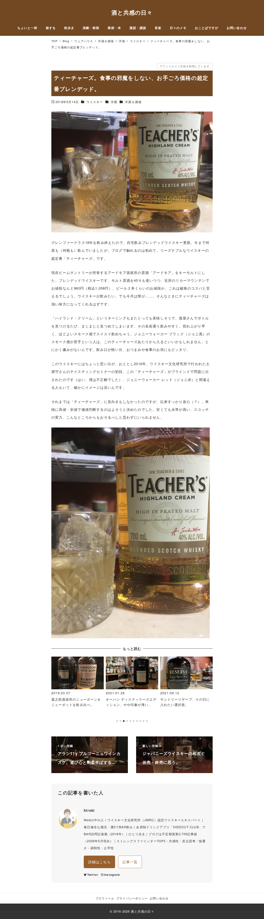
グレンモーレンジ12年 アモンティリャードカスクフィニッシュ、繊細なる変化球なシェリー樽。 (186, 707)
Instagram (112, 875)
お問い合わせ (159, 898)
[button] (56, 691)
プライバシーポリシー (132, 898)
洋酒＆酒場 (133, 102)
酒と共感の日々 (131, 12)
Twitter (92, 875)
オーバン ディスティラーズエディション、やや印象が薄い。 (76, 702)
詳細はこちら (99, 861)
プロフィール (104, 898)
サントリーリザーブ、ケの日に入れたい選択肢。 (131, 702)
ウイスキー (94, 102)
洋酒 (114, 102)
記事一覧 (130, 861)
